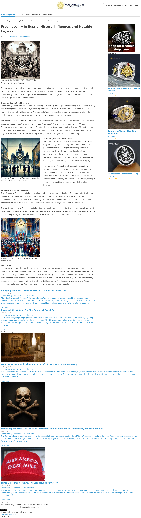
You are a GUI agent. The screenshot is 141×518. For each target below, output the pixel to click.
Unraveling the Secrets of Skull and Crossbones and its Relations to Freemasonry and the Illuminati (52, 428)
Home (3, 21)
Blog (8, 21)
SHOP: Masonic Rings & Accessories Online (121, 5)
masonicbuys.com (8, 514)
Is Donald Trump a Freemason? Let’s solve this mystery (29, 482)
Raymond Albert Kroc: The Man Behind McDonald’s (27, 310)
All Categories (8, 14)
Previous (4, 307)
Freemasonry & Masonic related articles (36, 14)
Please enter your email (30, 507)
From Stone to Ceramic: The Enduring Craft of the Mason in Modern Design (39, 364)
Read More (5, 381)
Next (3, 329)
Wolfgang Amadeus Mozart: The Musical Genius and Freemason (33, 290)
